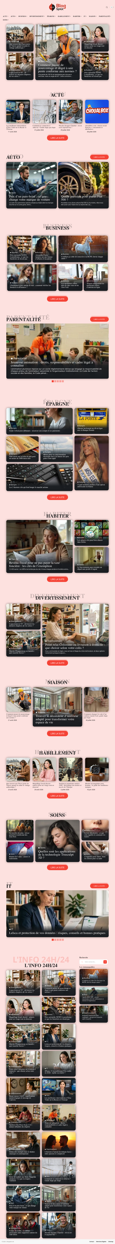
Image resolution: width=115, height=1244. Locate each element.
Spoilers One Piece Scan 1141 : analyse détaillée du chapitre (21, 1126)
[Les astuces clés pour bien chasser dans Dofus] (91, 533)
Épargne (57, 403)
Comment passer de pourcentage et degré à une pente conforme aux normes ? (57, 68)
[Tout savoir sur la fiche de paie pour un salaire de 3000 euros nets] (22, 449)
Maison (43, 61)
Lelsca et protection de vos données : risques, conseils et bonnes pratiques (57, 933)
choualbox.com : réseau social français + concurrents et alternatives (96, 127)
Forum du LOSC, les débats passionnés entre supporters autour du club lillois (23, 1232)
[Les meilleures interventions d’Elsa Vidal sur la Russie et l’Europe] (18, 111)
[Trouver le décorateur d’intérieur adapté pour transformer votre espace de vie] (57, 707)
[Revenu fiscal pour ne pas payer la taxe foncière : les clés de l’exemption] (39, 546)
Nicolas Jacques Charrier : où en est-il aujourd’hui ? (70, 126)
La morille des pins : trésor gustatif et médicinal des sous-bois (19, 835)
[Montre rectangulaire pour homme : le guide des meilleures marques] (97, 769)
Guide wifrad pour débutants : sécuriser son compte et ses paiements (34, 430)
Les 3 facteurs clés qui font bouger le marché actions (28, 487)
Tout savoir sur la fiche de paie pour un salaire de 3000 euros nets (22, 457)
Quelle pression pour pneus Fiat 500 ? (81, 197)
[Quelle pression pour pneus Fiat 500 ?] (83, 185)
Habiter (57, 515)
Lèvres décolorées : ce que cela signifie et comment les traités (94, 835)
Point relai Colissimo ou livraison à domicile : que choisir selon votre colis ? (75, 646)
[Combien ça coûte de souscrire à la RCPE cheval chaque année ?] (83, 249)
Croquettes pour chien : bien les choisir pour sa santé (94, 857)
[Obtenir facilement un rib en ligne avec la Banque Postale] (91, 421)
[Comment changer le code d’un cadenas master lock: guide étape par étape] (96, 699)
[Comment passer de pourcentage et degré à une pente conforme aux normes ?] (57, 52)
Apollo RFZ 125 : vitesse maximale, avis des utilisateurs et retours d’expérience (93, 998)
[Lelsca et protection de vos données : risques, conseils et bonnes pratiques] (57, 913)
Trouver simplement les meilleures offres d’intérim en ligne (95, 285)
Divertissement (16, 70)
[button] (52, 381)
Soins (57, 815)
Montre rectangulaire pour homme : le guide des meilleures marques (96, 785)
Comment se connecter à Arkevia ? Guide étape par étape (44, 126)
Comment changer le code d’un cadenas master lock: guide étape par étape (96, 716)
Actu (57, 94)
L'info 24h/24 (41, 965)
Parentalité (23, 319)
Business (89, 70)
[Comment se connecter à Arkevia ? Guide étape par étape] (44, 111)
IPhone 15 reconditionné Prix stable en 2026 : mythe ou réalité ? (58, 1072)
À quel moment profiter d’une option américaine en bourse (91, 485)
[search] (107, 7)
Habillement (15, 41)
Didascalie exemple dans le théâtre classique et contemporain (22, 1152)
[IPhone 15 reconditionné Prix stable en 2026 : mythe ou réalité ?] (59, 1064)
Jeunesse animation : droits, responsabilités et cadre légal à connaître (52, 363)
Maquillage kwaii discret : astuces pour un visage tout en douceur (94, 46)
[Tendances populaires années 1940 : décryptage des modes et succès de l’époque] (70, 769)
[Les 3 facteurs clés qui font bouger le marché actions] (39, 477)
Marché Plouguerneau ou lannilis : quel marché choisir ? (22, 652)
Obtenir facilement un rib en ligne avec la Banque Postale (90, 429)
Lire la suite (99, 157)
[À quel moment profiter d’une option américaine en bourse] (91, 463)
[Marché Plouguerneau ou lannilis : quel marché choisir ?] (23, 644)
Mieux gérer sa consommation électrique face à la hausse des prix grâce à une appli (56, 456)
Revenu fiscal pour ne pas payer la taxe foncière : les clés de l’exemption (34, 564)
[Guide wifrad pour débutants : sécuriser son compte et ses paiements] (39, 421)
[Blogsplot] (57, 7)
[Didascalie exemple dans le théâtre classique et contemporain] (23, 1144)
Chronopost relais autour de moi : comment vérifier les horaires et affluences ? (30, 286)
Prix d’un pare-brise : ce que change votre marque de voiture (29, 197)
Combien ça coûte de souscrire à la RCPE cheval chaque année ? (82, 257)
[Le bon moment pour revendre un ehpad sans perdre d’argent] (91, 560)
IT (8, 886)
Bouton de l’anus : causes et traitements (19, 857)
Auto (13, 157)
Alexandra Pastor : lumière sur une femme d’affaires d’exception (43, 257)
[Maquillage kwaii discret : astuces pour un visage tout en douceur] (44, 769)
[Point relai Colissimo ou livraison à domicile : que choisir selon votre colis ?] (75, 630)
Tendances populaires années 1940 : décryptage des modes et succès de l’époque (70, 785)
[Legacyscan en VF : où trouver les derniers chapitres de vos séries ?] (23, 617)
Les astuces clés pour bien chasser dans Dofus (90, 541)
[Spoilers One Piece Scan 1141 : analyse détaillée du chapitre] (23, 1117)
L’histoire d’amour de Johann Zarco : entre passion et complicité (58, 1152)
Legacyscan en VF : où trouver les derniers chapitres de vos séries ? (20, 74)
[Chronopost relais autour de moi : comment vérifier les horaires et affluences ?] (32, 277)
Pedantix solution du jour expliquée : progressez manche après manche (92, 1017)
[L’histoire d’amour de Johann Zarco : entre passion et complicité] (59, 1144)
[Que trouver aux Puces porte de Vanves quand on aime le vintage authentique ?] (18, 769)
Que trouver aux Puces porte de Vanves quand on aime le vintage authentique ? (19, 46)
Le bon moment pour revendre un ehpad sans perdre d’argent (89, 568)
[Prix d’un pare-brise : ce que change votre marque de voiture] (31, 185)
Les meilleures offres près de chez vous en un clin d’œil (70, 285)
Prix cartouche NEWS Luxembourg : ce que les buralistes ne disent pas (93, 74)
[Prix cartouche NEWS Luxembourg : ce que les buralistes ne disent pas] (59, 1010)
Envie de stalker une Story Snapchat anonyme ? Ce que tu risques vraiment (22, 1179)
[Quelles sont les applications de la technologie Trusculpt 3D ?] (57, 841)
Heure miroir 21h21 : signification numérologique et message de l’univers (22, 1098)
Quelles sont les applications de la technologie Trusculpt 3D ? (56, 854)
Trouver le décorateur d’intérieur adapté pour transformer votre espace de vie (57, 719)
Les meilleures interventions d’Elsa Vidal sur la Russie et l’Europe (16, 127)
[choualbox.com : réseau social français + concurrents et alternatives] (97, 111)
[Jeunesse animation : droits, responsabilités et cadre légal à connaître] (57, 351)
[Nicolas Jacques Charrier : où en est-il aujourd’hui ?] (70, 111)
